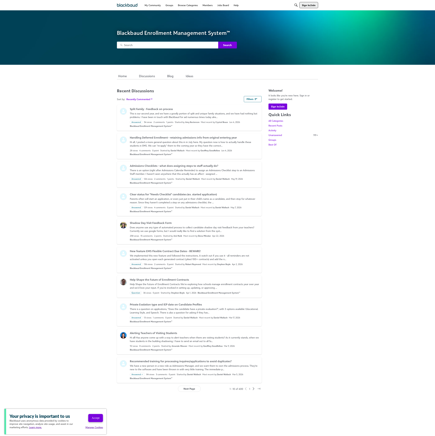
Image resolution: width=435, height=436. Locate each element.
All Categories (275, 120)
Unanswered (293, 135)
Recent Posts (275, 125)
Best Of (272, 144)
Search (227, 45)
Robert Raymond (193, 264)
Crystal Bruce (221, 122)
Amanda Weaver (179, 346)
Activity (272, 130)
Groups (272, 139)
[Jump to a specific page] (259, 388)
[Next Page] (253, 388)
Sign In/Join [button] (278, 106)
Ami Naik (177, 236)
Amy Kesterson (192, 122)
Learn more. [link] (35, 427)
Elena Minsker (204, 236)
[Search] (296, 5)
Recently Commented (138, 99)
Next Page (189, 388)
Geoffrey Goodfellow (210, 150)
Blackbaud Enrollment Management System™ (151, 126)
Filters (250, 99)
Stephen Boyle (224, 264)
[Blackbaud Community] (127, 5)
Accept (95, 417)
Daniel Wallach (178, 150)
